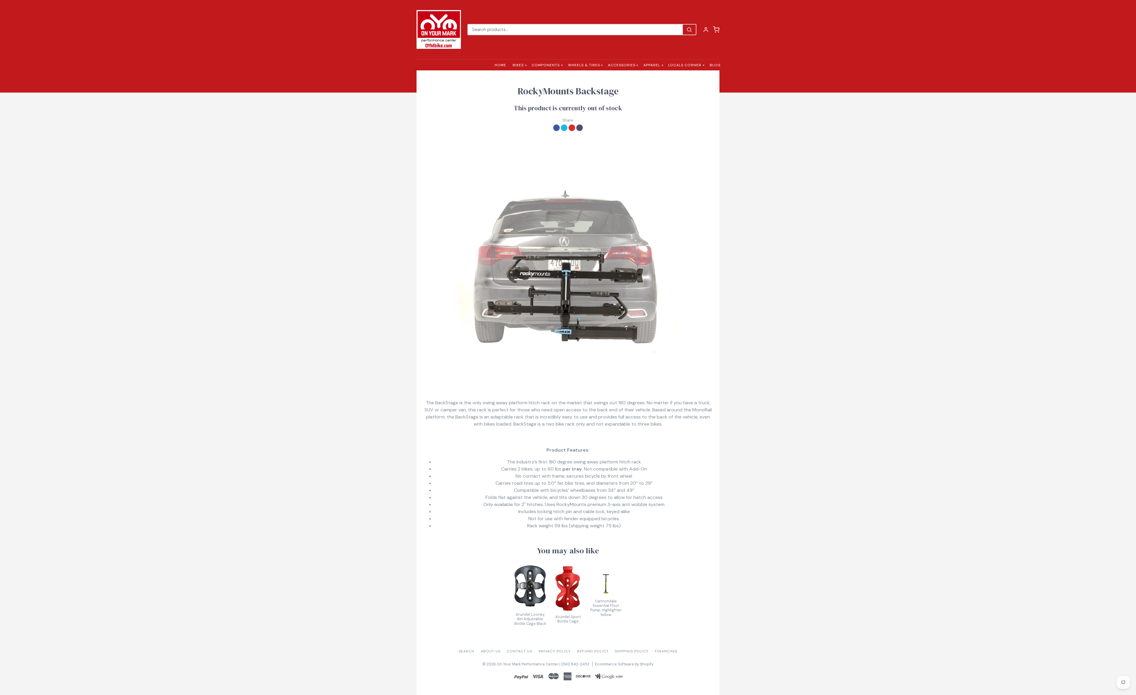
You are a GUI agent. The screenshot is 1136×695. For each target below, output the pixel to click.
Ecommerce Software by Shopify (624, 664)
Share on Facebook (556, 128)
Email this (579, 128)
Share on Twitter (564, 128)
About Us (491, 651)
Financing (666, 651)
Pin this (572, 128)
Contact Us (519, 651)
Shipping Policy (631, 651)
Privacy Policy (555, 651)
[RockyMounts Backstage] (568, 257)
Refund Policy (593, 651)
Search (466, 651)
